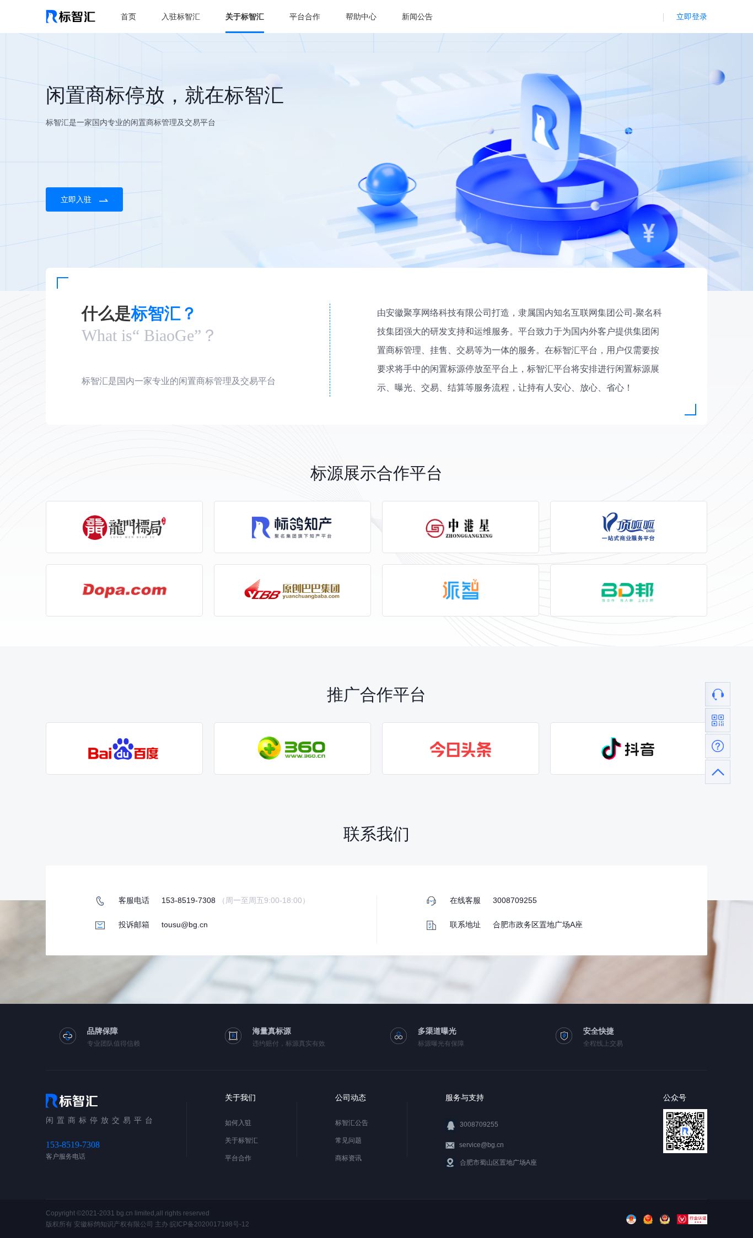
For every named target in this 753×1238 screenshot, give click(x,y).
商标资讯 (348, 1158)
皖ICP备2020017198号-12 (209, 1224)
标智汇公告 (351, 1123)
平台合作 (304, 16)
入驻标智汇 (181, 16)
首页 (128, 16)
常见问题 (348, 1140)
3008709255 (479, 1124)
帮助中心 (361, 16)
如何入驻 (238, 1123)
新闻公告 (417, 16)
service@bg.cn (481, 1145)
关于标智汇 (244, 16)
